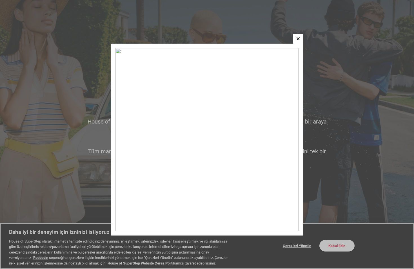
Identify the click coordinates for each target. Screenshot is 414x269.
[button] (298, 39)
